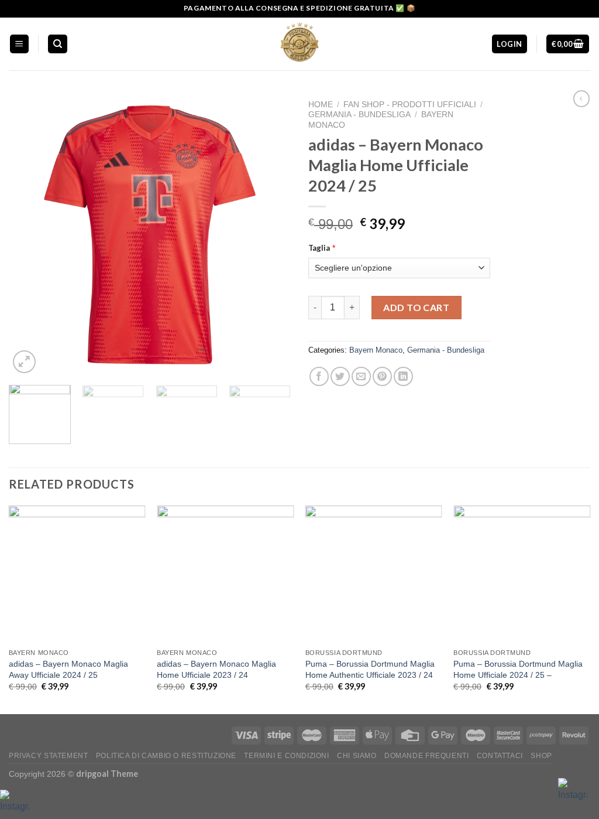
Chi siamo (357, 756)
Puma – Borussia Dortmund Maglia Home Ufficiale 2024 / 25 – (518, 669)
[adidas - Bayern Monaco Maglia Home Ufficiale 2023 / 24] (225, 574)
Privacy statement (48, 756)
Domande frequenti (426, 756)
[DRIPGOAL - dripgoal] (299, 44)
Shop (541, 756)
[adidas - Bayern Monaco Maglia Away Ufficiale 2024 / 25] (77, 574)
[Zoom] (24, 361)
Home (320, 104)
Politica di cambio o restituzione (166, 756)
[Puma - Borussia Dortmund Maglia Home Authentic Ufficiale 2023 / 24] (373, 574)
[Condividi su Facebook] (319, 376)
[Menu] (19, 44)
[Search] (57, 44)
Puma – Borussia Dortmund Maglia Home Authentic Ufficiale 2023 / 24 (370, 669)
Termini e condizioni (286, 756)
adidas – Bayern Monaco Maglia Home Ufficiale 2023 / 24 (216, 669)
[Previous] (29, 235)
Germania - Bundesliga (359, 114)
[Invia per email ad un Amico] (361, 376)
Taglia (319, 247)
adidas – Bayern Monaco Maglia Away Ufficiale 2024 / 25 (68, 669)
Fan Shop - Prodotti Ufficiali (409, 104)
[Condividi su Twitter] (340, 376)
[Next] (270, 235)
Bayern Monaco (375, 350)
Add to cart (416, 307)
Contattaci (500, 756)
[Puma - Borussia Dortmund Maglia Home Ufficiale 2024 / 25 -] (521, 574)
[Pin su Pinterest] (382, 376)
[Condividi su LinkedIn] (403, 376)
